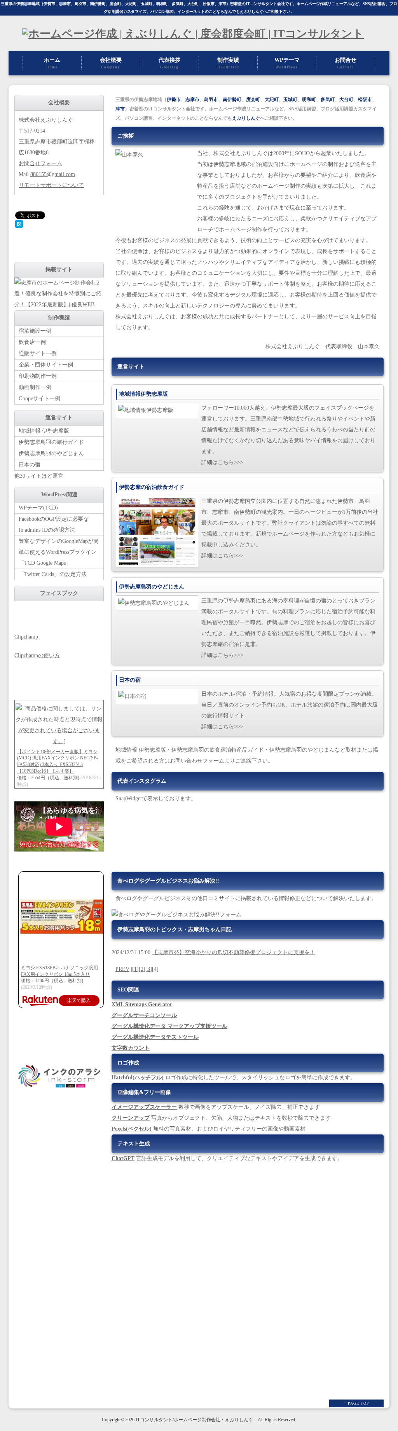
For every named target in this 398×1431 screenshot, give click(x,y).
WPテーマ (287, 63)
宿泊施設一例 (35, 331)
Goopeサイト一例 (39, 398)
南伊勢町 (98, 4)
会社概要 (111, 63)
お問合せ (345, 63)
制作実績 (228, 63)
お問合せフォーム (40, 163)
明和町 (162, 4)
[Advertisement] (59, 1269)
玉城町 (146, 4)
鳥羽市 (80, 4)
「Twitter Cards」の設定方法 (53, 574)
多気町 (177, 4)
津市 (222, 4)
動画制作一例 (35, 387)
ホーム (52, 63)
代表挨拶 (169, 63)
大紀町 (131, 4)
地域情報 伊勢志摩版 (44, 431)
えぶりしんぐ (251, 11)
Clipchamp (26, 637)
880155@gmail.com (52, 174)
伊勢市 (49, 4)
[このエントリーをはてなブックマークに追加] (19, 226)
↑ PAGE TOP (356, 1403)
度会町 (115, 4)
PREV (122, 969)
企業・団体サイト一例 (46, 365)
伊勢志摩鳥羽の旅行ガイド (51, 442)
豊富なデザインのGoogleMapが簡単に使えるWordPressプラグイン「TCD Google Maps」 (59, 552)
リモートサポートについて (51, 185)
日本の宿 (29, 465)
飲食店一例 (32, 342)
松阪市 (209, 4)
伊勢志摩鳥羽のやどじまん (51, 453)
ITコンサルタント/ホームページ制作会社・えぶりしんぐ (194, 1419)
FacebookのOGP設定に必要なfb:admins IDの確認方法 (54, 524)
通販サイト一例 (38, 353)
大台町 (193, 4)
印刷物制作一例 (38, 376)
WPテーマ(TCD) (38, 508)
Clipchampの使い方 (37, 655)
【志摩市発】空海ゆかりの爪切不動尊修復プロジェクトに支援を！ (233, 952)
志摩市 (65, 4)
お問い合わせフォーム (197, 761)
